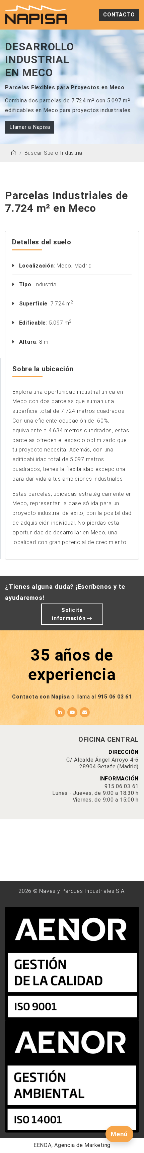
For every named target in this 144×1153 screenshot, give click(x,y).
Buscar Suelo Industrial (54, 153)
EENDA (42, 1145)
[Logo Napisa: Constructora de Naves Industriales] (36, 14)
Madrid (83, 265)
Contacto (119, 14)
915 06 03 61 (115, 696)
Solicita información (69, 614)
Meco (64, 265)
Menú (119, 1134)
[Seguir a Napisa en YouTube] (72, 712)
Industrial (46, 284)
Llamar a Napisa (29, 127)
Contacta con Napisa (41, 696)
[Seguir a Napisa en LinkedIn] (60, 712)
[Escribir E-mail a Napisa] (85, 712)
